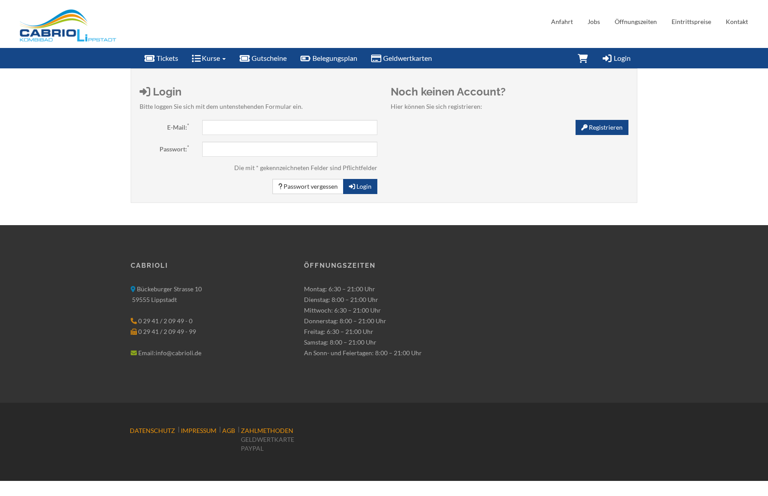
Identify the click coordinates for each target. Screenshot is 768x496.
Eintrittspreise (691, 21)
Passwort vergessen (310, 186)
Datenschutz (152, 430)
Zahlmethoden (267, 430)
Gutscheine (268, 58)
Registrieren (605, 127)
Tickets (166, 58)
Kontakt (737, 21)
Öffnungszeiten (636, 21)
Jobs (594, 21)
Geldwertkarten (407, 58)
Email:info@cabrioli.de (169, 353)
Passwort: (174, 149)
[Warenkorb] (583, 58)
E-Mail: (178, 127)
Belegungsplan (334, 58)
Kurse (210, 58)
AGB (228, 430)
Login (621, 58)
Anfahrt (562, 21)
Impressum (198, 430)
